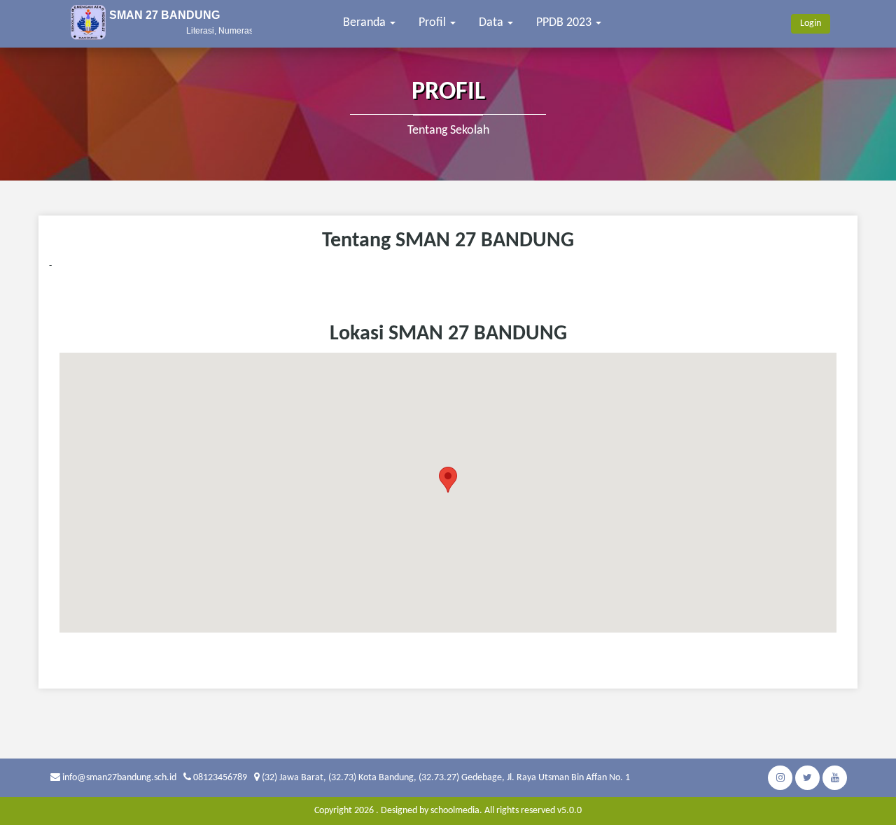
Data (492, 22)
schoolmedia (454, 810)
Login (810, 23)
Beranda (365, 22)
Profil (434, 22)
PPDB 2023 (565, 22)
